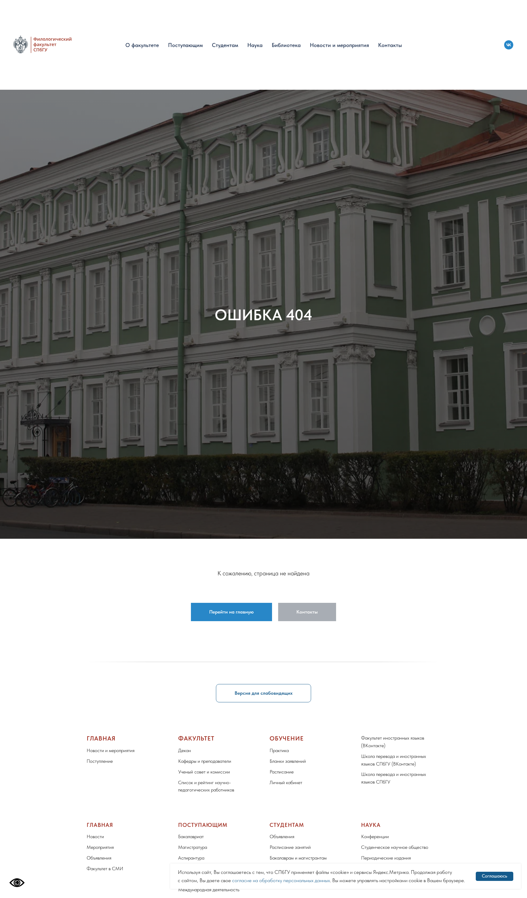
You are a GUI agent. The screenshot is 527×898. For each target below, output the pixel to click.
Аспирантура (191, 858)
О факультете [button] (142, 45)
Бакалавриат (191, 836)
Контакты (390, 45)
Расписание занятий (290, 847)
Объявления (99, 858)
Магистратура (192, 847)
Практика (279, 750)
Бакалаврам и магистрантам (298, 858)
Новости (95, 836)
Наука (255, 45)
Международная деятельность (208, 890)
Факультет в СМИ (105, 868)
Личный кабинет (286, 782)
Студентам (225, 45)
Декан (184, 750)
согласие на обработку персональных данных (281, 880)
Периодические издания (386, 858)
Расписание (282, 772)
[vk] (508, 44)
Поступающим (185, 45)
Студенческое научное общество (394, 847)
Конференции (375, 836)
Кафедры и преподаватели (204, 761)
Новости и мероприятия (339, 45)
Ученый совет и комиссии (204, 772)
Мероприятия (100, 847)
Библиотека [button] (286, 45)
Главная (101, 738)
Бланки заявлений (288, 761)
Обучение (287, 738)
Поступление (100, 761)
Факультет (196, 738)
